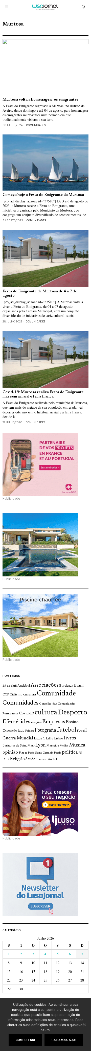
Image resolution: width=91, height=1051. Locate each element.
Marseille (53, 745)
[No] (84, 1024)
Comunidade (56, 693)
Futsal (81, 730)
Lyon (40, 745)
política (70, 752)
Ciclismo (16, 694)
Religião (17, 759)
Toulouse (41, 759)
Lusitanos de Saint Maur (19, 745)
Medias (64, 745)
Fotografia (45, 730)
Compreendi (25, 1040)
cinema (29, 694)
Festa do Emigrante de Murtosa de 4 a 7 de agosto (40, 294)
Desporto (72, 712)
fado (21, 731)
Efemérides (16, 722)
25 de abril (10, 685)
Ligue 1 (39, 738)
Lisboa (58, 738)
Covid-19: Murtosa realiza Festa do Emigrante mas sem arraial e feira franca (43, 394)
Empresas (53, 722)
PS (80, 753)
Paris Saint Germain (40, 752)
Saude (30, 759)
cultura (46, 712)
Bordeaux (66, 685)
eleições (36, 722)
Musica (77, 745)
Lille (49, 738)
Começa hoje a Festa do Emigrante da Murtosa (43, 195)
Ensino (72, 722)
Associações (44, 685)
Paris (23, 753)
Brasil (79, 686)
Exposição (10, 730)
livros (70, 738)
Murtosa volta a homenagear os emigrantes (40, 100)
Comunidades (36, 125)
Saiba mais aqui (64, 1040)
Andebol (23, 685)
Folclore (29, 731)
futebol (66, 730)
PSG (6, 759)
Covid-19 (26, 713)
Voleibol (52, 759)
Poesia (57, 753)
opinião (10, 752)
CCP (6, 694)
